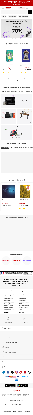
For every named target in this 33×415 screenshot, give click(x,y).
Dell (27, 404)
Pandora (17, 407)
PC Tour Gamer (23, 303)
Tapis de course (26, 407)
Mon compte (8, 333)
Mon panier (8, 337)
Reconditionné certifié (16, 147)
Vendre (7, 347)
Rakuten (6, 367)
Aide (5, 362)
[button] (16, 3)
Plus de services (19, 395)
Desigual (20, 411)
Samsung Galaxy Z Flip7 (9, 302)
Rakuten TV (9, 395)
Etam (14, 411)
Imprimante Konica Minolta (24, 302)
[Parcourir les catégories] (2, 8)
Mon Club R (8, 357)
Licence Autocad (23, 307)
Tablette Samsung (24, 305)
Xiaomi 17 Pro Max (9, 307)
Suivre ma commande (10, 352)
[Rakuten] (7, 8)
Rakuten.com (16, 397)
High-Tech (20, 91)
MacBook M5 (22, 300)
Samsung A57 (7, 300)
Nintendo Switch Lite (7, 407)
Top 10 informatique (24, 295)
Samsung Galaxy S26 (9, 298)
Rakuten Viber (14, 395)
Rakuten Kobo (4, 395)
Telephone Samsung (16, 404)
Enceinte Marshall (7, 411)
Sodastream (27, 411)
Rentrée (4, 91)
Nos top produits (5, 147)
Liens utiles (7, 328)
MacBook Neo (22, 298)
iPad (20, 309)
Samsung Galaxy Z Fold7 (9, 303)
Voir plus (16, 81)
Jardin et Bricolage (12, 91)
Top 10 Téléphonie (9, 295)
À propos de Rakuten (26, 395)
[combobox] (14, 11)
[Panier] (30, 7)
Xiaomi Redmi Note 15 (9, 309)
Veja (5, 404)
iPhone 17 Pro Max (8, 305)
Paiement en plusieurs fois (11, 342)
